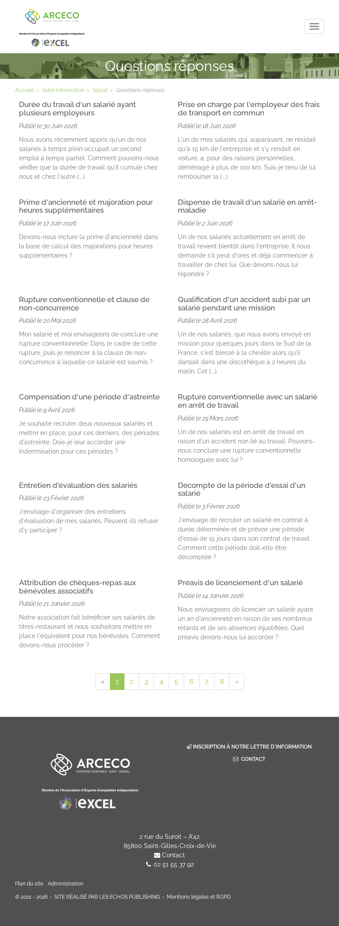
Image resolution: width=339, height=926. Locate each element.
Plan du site (29, 884)
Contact (173, 855)
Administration (65, 884)
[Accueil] (90, 779)
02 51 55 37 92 (174, 864)
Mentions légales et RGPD (199, 897)
